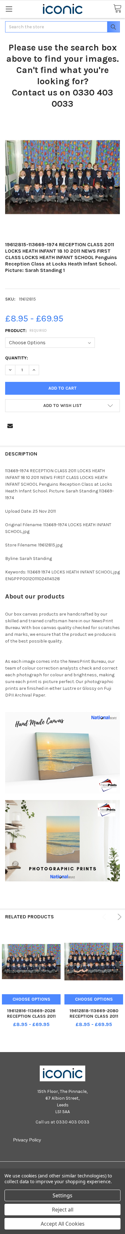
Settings (62, 1195)
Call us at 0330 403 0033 (62, 1122)
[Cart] (117, 9)
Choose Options (31, 999)
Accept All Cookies (63, 1223)
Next (118, 916)
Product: (26, 330)
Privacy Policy (27, 1139)
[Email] (10, 426)
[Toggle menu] (9, 9)
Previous (105, 916)
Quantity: (16, 358)
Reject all (62, 1209)
